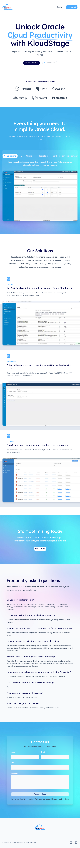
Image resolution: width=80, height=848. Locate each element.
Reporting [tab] (43, 156)
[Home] (7, 7)
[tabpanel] (40, 191)
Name (13, 752)
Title (12, 763)
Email (43, 752)
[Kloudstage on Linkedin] (76, 842)
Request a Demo (40, 794)
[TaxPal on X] (71, 842)
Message (14, 773)
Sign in (59, 7)
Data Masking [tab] (27, 156)
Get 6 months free (31, 63)
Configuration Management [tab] (65, 156)
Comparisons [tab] (10, 156)
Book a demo (40, 549)
